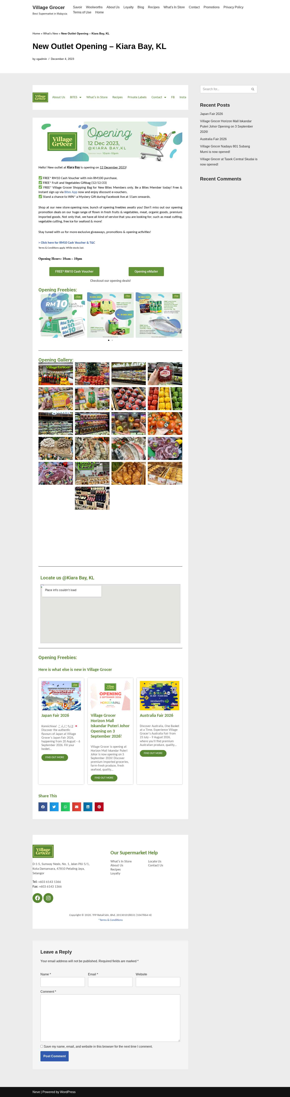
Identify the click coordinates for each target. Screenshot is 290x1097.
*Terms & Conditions (110, 920)
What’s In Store (174, 7)
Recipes (154, 7)
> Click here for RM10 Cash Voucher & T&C (66, 242)
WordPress (68, 1092)
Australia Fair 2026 (156, 715)
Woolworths (94, 7)
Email (93, 974)
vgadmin (41, 58)
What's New (50, 33)
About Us (113, 7)
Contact (194, 7)
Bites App (70, 192)
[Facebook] (37, 898)
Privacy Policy (233, 7)
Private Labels (137, 97)
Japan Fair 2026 (55, 715)
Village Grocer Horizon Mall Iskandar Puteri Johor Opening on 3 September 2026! (110, 726)
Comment (48, 991)
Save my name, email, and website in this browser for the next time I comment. (98, 1046)
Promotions (212, 7)
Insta (183, 97)
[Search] (253, 89)
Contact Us (155, 865)
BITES (73, 97)
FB (173, 97)
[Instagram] (48, 898)
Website (141, 974)
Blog (141, 7)
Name (45, 974)
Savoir (77, 7)
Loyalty (128, 7)
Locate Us (154, 861)
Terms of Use (82, 12)
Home (99, 12)
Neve (36, 1092)
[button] (42, 315)
